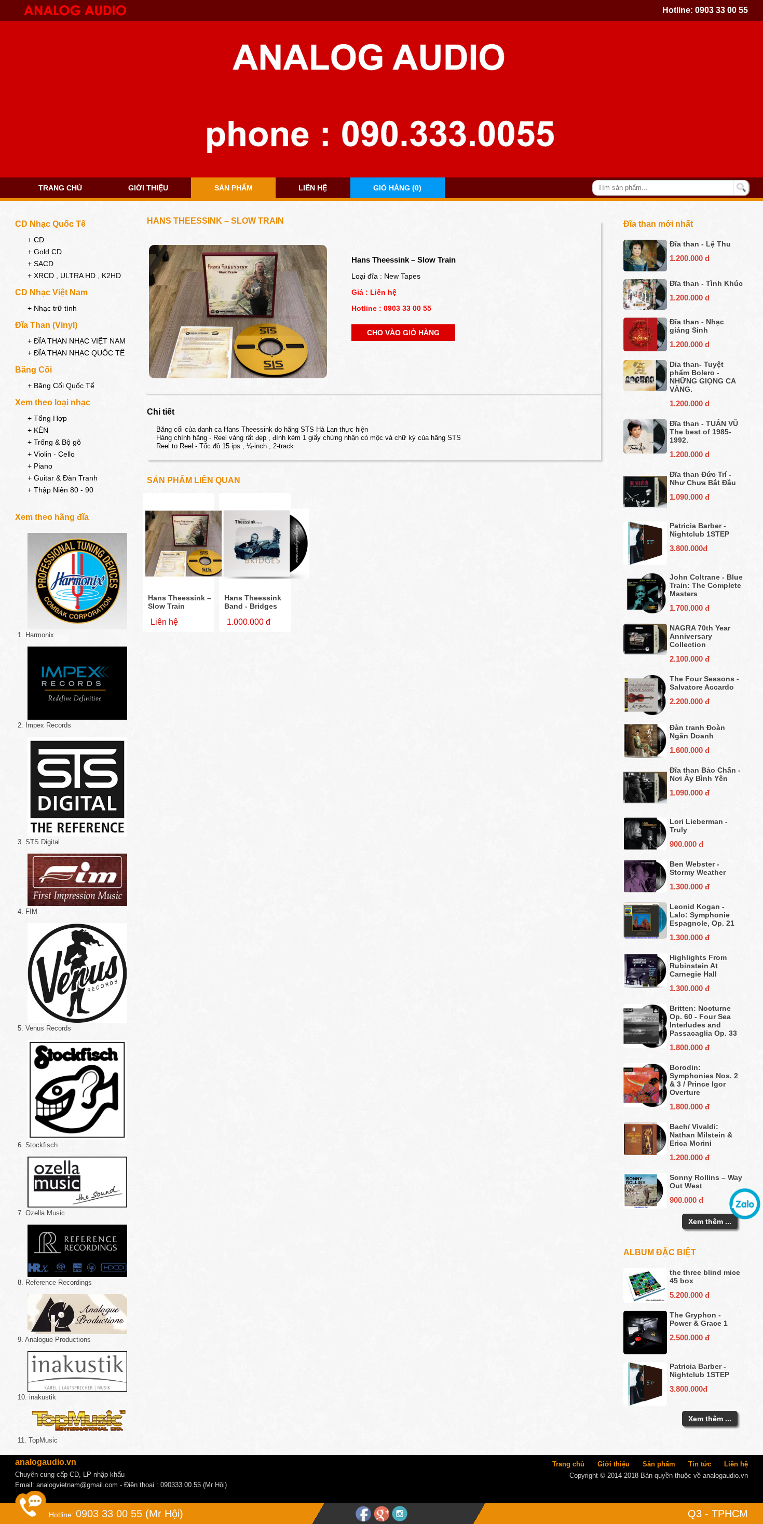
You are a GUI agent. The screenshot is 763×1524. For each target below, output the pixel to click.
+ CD (36, 240)
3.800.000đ (688, 548)
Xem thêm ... (709, 1221)
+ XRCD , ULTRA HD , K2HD (74, 275)
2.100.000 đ (690, 658)
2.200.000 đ (690, 701)
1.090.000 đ (690, 496)
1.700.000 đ (690, 607)
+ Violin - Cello (51, 454)
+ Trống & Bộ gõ (54, 442)
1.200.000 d (690, 258)
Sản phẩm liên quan (193, 480)
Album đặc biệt (659, 1252)
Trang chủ (60, 188)
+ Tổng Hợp (47, 418)
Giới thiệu (148, 188)
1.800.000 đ (690, 1047)
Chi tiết (160, 411)
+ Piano (40, 466)
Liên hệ (312, 188)
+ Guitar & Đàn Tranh (63, 478)
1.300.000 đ (690, 886)
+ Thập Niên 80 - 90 (60, 490)
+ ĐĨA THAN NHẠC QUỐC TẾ (76, 353)
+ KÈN (38, 430)
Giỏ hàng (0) (397, 188)
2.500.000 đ (690, 1337)
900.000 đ (686, 844)
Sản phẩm (233, 188)
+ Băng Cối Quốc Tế (61, 385)
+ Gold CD (45, 252)
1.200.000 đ (690, 1157)
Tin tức (699, 1464)
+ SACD (40, 263)
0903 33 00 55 (721, 10)
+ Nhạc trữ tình (52, 308)
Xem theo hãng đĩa (52, 517)
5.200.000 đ (690, 1294)
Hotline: (61, 1515)
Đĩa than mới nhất (658, 223)
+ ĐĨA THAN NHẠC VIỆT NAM (77, 341)
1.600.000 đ (690, 750)
